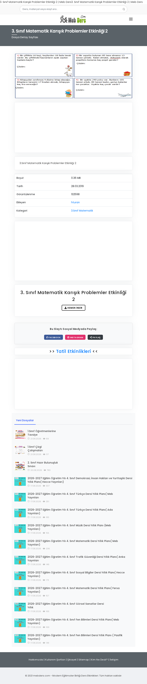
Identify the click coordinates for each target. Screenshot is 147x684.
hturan (75, 202)
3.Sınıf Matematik (82, 210)
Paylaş (96, 337)
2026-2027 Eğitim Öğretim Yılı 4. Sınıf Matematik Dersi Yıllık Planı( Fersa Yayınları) (74, 590)
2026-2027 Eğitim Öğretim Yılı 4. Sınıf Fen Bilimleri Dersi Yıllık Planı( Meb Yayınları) (73, 621)
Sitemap (84, 659)
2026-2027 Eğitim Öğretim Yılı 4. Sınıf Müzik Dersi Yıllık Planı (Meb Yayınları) (69, 527)
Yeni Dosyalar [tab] (25, 420)
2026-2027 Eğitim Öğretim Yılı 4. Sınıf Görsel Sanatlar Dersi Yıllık (66, 605)
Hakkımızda (36, 659)
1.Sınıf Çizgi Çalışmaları (35, 448)
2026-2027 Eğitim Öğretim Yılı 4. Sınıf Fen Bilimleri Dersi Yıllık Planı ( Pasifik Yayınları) (75, 637)
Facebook (54, 337)
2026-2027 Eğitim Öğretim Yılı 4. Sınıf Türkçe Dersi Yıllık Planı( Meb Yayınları (70, 495)
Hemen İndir (74, 307)
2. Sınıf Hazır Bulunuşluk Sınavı (43, 464)
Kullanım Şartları (55, 659)
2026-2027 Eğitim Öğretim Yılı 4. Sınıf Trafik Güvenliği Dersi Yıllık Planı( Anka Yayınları (76, 558)
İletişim (114, 659)
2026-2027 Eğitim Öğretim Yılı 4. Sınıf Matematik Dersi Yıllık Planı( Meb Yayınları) (73, 542)
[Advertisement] (73, 127)
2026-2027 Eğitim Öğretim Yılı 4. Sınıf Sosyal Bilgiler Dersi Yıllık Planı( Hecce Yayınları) (76, 574)
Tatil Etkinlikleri (73, 351)
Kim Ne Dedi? (99, 659)
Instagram (76, 337)
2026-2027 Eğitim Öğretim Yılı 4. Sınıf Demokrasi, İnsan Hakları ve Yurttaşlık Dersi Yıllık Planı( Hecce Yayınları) (80, 480)
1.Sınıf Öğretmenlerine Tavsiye (42, 433)
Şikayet (72, 659)
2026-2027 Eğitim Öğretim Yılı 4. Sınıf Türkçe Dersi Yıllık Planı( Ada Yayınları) (70, 511)
